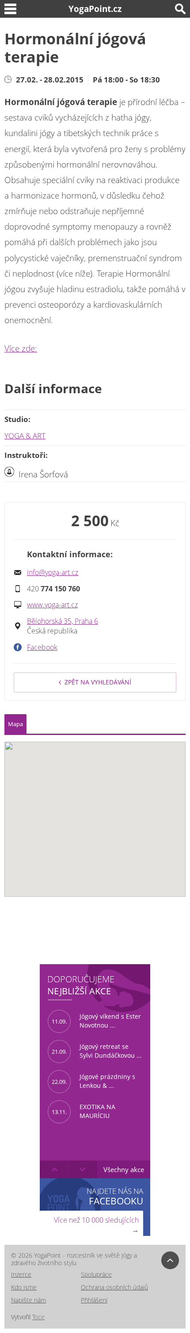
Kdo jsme (24, 1287)
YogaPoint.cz (95, 9)
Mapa (15, 724)
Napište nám (28, 1300)
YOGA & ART (25, 435)
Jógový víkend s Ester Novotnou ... (96, 1021)
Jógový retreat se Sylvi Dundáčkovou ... (97, 1051)
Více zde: (20, 348)
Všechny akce (123, 1169)
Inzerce (21, 1274)
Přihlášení (94, 1300)
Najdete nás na (115, 1196)
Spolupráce (96, 1274)
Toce (38, 1317)
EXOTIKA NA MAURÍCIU (83, 1111)
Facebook (42, 647)
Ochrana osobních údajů (114, 1287)
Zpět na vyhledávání (98, 682)
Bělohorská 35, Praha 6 (62, 621)
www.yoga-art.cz (52, 605)
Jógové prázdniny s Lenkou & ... (93, 1081)
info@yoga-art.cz (52, 572)
